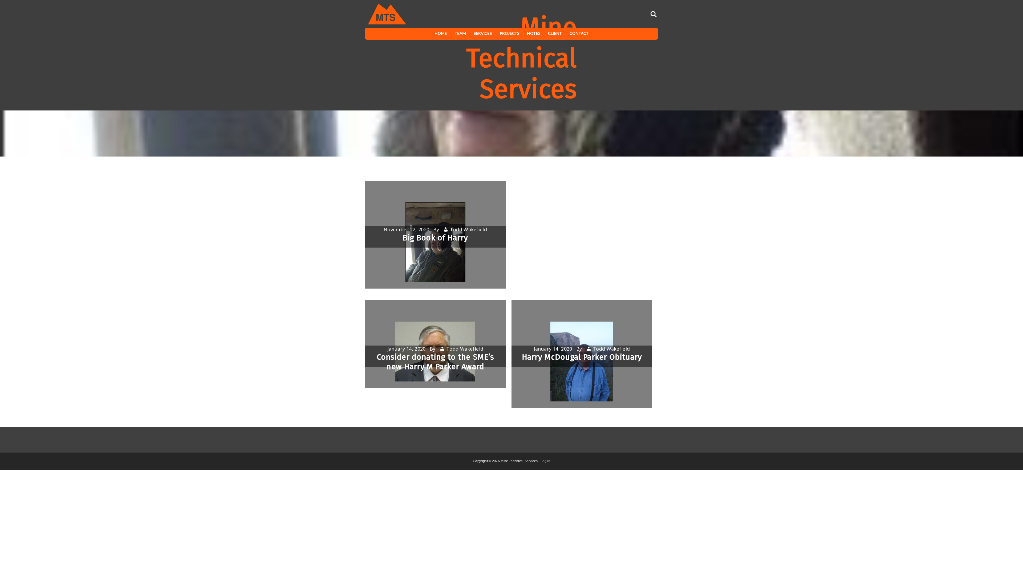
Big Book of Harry (435, 238)
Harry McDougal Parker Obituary (582, 357)
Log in (545, 461)
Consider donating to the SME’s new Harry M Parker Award (435, 361)
